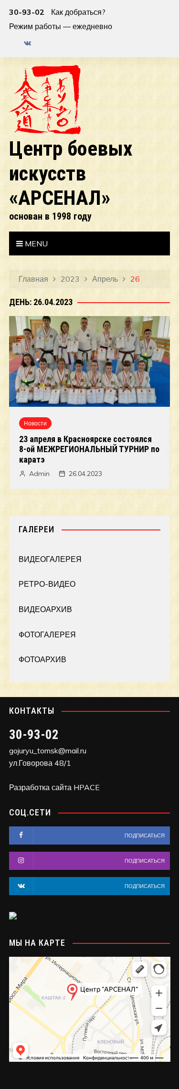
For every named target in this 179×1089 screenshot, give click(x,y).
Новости (35, 423)
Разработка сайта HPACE (54, 787)
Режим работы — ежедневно (60, 26)
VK (28, 43)
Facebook (11, 45)
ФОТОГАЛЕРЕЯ (47, 634)
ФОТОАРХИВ (42, 659)
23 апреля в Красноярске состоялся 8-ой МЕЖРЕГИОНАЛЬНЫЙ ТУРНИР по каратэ (89, 449)
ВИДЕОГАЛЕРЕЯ (50, 559)
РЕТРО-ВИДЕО (47, 584)
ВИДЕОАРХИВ (45, 609)
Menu (35, 243)
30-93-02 (26, 12)
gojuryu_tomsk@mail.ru (47, 750)
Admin (39, 473)
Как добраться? (78, 12)
